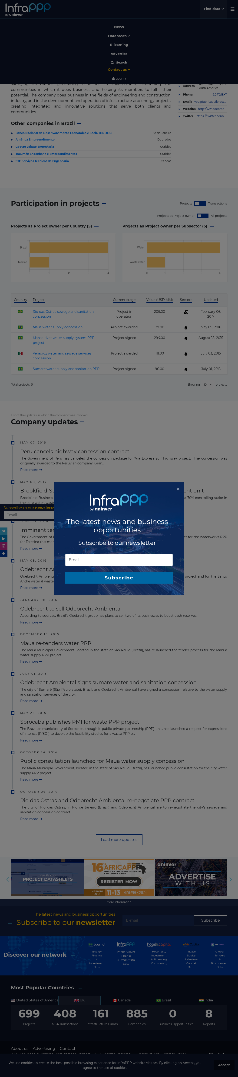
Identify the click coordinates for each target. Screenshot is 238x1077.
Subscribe (119, 578)
